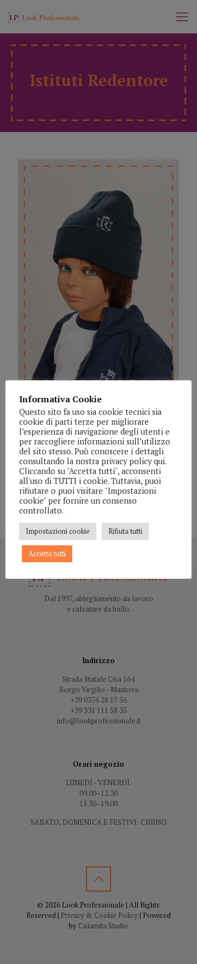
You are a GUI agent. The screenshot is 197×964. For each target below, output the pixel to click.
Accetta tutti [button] (47, 553)
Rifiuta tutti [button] (125, 531)
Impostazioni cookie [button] (58, 531)
